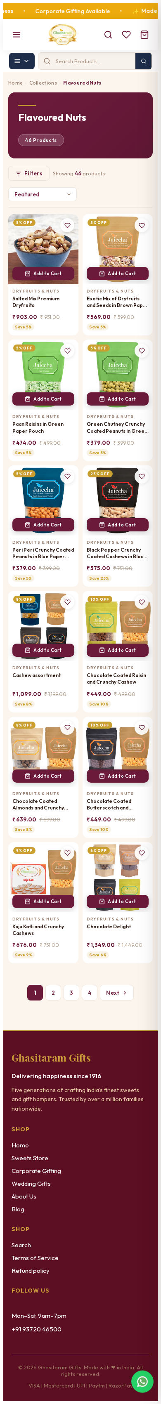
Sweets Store (30, 1158)
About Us (24, 1196)
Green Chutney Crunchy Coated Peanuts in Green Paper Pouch (117, 427)
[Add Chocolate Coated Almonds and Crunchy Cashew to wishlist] (67, 728)
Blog (18, 1209)
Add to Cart (47, 273)
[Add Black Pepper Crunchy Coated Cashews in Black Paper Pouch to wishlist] (142, 477)
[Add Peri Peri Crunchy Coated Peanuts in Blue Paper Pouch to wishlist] (67, 477)
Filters (33, 173)
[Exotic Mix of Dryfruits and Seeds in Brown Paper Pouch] (118, 249)
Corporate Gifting (36, 1171)
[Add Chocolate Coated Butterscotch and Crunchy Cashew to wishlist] (142, 728)
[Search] (108, 34)
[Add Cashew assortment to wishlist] (67, 602)
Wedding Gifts (31, 1183)
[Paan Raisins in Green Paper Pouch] (43, 375)
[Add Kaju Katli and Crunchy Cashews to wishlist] (67, 853)
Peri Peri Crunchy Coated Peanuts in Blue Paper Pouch (43, 553)
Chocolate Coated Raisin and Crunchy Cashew (116, 678)
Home (15, 83)
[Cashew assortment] (43, 626)
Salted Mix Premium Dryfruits (35, 301)
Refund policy (31, 1270)
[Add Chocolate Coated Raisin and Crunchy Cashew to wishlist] (142, 602)
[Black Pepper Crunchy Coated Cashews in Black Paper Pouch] (118, 500)
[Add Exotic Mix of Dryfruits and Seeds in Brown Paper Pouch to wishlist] (142, 225)
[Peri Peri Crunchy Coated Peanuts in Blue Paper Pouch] (43, 500)
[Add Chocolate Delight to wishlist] (142, 853)
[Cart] (144, 34)
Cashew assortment (36, 675)
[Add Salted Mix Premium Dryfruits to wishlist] (67, 225)
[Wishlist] (126, 34)
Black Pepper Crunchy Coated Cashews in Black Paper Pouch (116, 553)
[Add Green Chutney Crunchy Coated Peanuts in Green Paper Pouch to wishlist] (142, 351)
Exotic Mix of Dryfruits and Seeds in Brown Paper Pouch (118, 302)
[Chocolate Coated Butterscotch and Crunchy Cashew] (118, 752)
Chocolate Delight (109, 926)
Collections (43, 83)
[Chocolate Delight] (118, 877)
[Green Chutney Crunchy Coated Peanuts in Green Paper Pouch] (118, 375)
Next (112, 992)
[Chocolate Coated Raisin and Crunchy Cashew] (118, 626)
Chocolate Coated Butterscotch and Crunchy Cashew (109, 804)
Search (21, 1245)
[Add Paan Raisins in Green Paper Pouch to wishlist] (67, 351)
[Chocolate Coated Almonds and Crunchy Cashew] (43, 752)
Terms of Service (35, 1258)
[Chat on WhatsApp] (142, 1384)
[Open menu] (16, 34)
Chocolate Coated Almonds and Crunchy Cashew (38, 804)
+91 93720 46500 (37, 1329)
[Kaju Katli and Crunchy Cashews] (43, 877)
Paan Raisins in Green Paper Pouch (38, 427)
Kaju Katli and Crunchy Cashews (38, 929)
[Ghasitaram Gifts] (62, 34)
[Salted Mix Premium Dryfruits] (43, 249)
